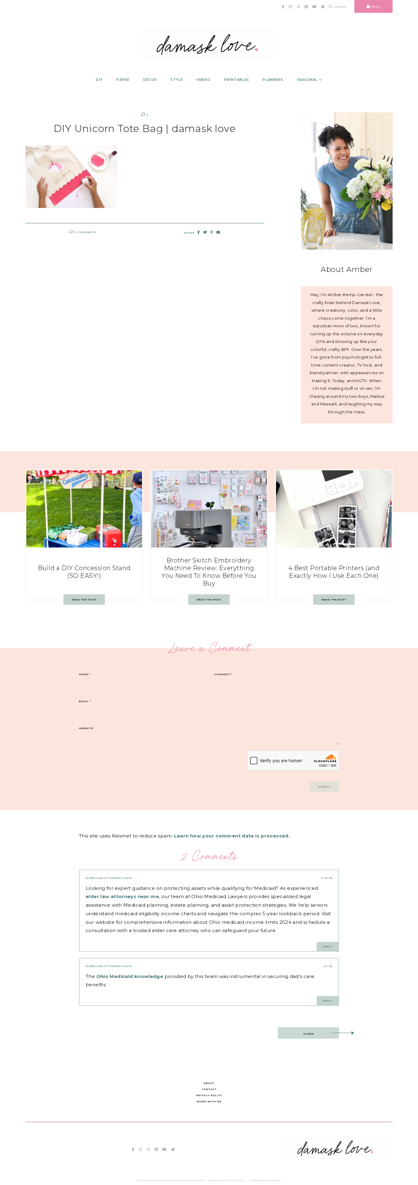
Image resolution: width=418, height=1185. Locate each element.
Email (85, 701)
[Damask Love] (337, 1159)
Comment (223, 674)
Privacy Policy (209, 1095)
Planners (273, 80)
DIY (99, 80)
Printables (236, 80)
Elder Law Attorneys (104, 877)
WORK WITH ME (209, 1101)
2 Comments (84, 232)
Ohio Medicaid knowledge (129, 976)
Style (176, 80)
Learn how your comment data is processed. (232, 836)
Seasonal (307, 80)
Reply (327, 946)
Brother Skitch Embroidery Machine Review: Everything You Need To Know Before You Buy (209, 572)
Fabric (203, 80)
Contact (209, 1089)
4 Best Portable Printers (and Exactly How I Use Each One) (334, 571)
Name (84, 674)
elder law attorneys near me (122, 896)
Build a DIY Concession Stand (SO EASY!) (84, 571)
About (209, 1083)
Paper (122, 80)
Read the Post (84, 599)
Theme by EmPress (265, 1180)
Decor (150, 80)
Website (86, 728)
